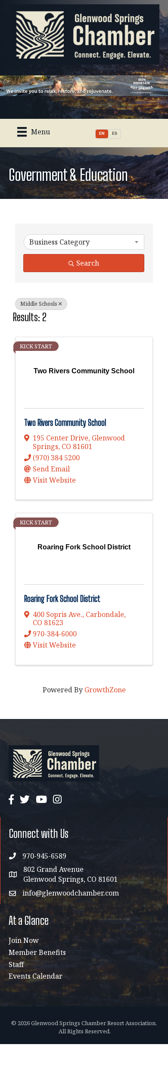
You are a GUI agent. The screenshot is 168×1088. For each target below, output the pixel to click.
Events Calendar (35, 976)
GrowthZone (105, 689)
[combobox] (84, 242)
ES (114, 133)
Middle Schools (38, 303)
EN (102, 133)
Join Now (24, 940)
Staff (16, 964)
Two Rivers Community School (65, 423)
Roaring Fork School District (62, 599)
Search (87, 263)
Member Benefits (37, 952)
